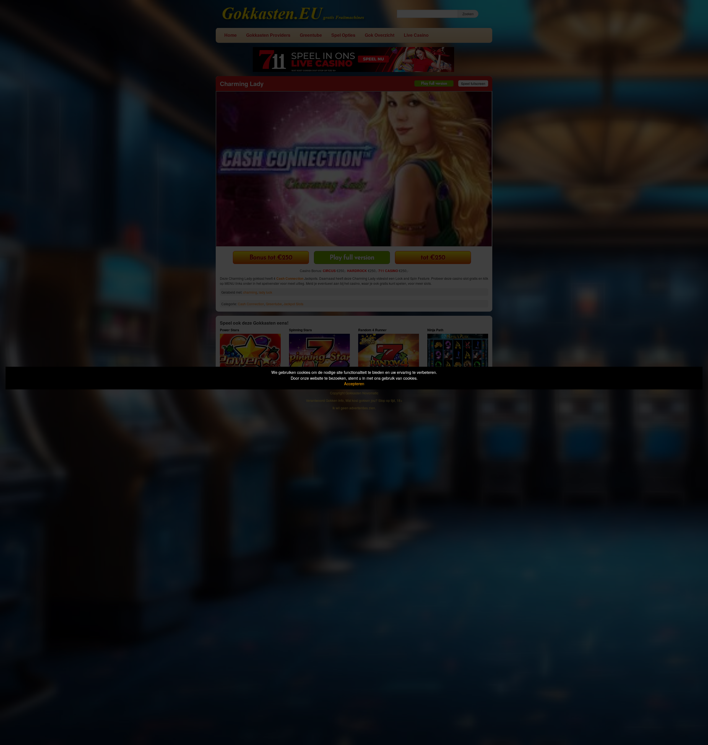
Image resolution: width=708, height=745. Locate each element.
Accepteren (354, 383)
